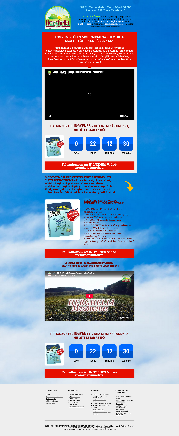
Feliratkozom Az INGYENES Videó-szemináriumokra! (89, 166)
